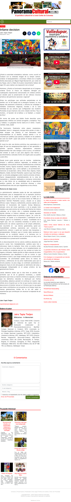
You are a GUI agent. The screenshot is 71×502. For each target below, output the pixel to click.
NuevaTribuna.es (48, 292)
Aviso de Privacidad (7, 397)
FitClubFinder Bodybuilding (51, 288)
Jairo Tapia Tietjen (6, 33)
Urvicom (38, 500)
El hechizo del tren (49, 280)
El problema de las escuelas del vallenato (55, 218)
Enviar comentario (33, 397)
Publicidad (28, 491)
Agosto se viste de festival (51, 239)
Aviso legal (34, 491)
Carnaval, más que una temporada (20, 423)
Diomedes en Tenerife (50, 212)
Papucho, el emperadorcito (51, 244)
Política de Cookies (43, 491)
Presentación (20, 491)
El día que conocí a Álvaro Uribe (20, 449)
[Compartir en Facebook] (29, 33)
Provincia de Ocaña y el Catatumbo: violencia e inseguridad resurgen (7, 426)
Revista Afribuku (48, 295)
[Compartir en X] (24, 33)
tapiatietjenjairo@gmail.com (9, 304)
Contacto (13, 491)
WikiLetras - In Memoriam (23, 317)
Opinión (2, 26)
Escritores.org (48, 298)
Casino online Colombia (50, 302)
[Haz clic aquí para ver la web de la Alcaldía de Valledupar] (57, 39)
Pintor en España (7, 473)
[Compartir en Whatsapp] (39, 33)
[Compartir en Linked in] (34, 33)
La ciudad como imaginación (52, 207)
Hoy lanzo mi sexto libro (20, 474)
